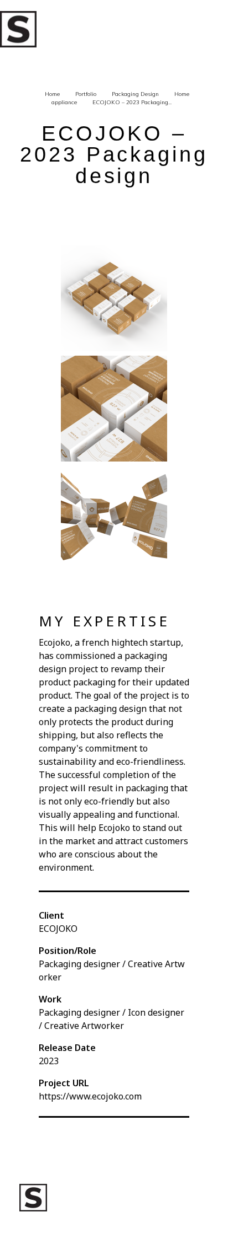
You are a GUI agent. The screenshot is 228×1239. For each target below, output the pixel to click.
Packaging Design (135, 94)
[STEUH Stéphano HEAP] (18, 29)
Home (52, 94)
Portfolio (85, 94)
